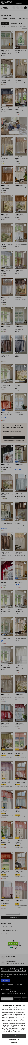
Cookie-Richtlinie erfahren (13, 1031)
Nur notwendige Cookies (14, 1039)
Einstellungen (14, 1042)
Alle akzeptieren (14, 1036)
